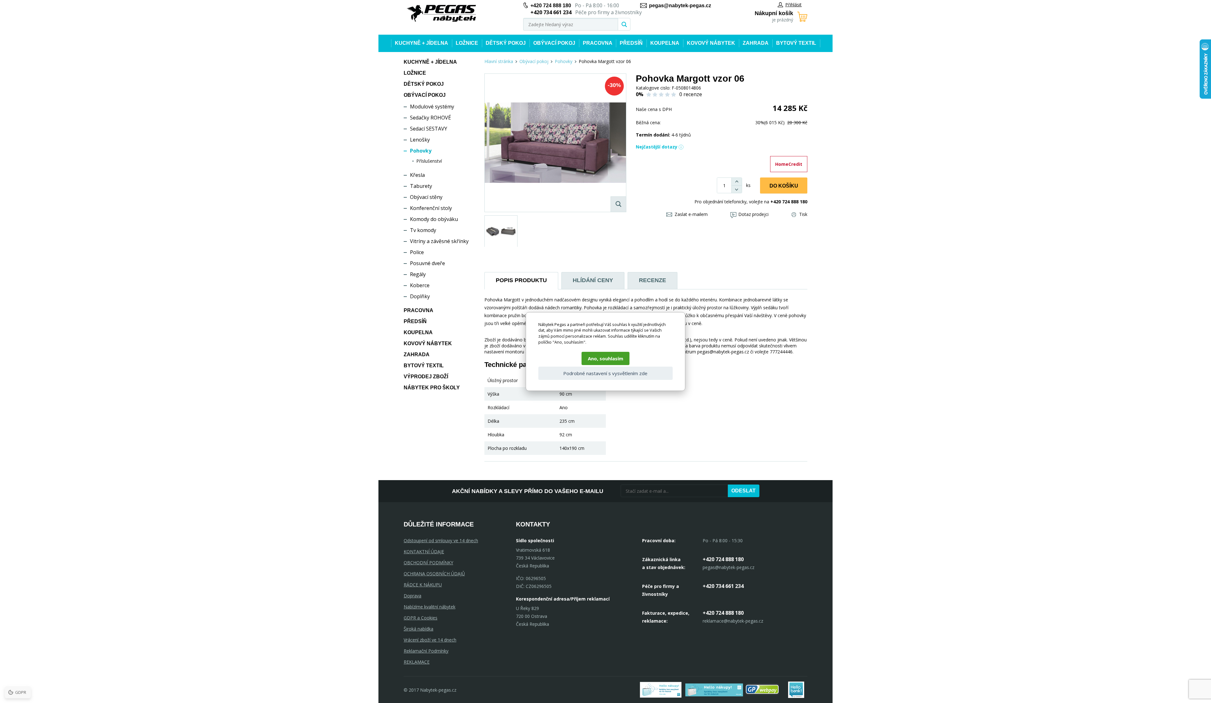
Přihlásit (793, 5)
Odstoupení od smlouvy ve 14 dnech (441, 540)
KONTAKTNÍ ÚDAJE (424, 552)
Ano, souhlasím (605, 358)
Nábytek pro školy (432, 387)
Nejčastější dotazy (656, 147)
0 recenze (690, 94)
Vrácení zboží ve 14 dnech (430, 640)
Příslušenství (429, 161)
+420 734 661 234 (723, 586)
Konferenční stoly (431, 208)
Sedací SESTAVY (428, 128)
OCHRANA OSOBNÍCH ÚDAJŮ (434, 574)
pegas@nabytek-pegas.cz (680, 5)
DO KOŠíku (783, 186)
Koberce (420, 285)
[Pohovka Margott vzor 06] (555, 143)
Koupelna (664, 43)
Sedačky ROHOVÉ (430, 117)
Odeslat (743, 490)
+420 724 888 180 (550, 5)
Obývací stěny (426, 197)
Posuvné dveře (427, 263)
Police (417, 252)
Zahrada (756, 43)
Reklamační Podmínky (426, 651)
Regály (418, 274)
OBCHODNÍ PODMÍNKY (428, 563)
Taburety (421, 186)
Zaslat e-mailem (691, 214)
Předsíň (631, 43)
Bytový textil (796, 43)
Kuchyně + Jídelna (421, 43)
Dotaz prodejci (753, 214)
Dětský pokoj (506, 43)
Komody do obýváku (434, 219)
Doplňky (420, 296)
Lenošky (420, 139)
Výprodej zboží (426, 376)
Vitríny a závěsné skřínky (439, 241)
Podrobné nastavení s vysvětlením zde (605, 373)
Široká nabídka (418, 629)
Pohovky (420, 150)
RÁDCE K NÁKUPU (423, 585)
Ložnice (467, 43)
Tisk (803, 214)
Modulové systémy (432, 106)
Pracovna (597, 43)
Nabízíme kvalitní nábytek (429, 607)
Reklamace (417, 662)
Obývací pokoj (554, 43)
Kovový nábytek (711, 43)
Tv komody (423, 230)
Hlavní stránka (498, 61)
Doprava (412, 596)
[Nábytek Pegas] (441, 13)
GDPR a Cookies (420, 618)
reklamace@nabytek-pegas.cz (733, 621)
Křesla (417, 174)
